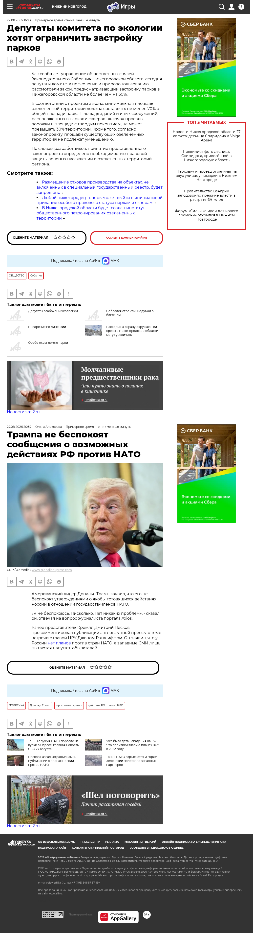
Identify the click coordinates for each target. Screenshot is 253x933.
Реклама (112, 841)
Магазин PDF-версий (140, 841)
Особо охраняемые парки (48, 342)
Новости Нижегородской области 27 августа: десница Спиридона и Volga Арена (206, 136)
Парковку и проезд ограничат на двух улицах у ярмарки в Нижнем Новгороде (206, 175)
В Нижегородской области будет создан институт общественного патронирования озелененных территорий (91, 213)
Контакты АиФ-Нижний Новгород (98, 847)
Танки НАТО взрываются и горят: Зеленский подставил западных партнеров (131, 761)
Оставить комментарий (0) (126, 237)
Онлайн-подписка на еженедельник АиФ (194, 841)
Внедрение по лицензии (47, 327)
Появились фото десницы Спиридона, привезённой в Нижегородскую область (206, 156)
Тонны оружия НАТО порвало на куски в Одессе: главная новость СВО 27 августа (53, 745)
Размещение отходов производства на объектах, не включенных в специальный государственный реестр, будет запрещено (100, 187)
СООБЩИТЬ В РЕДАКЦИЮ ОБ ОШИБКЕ (157, 847)
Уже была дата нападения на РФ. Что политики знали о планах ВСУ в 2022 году (132, 745)
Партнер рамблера (80, 914)
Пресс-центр (90, 841)
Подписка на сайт (52, 847)
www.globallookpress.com (52, 570)
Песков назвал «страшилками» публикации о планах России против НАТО (52, 761)
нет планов (59, 643)
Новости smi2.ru (23, 412)
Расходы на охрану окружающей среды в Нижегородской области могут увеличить (132, 331)
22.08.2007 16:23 (19, 20)
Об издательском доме (56, 841)
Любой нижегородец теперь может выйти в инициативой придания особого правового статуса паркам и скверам (100, 200)
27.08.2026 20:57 (19, 427)
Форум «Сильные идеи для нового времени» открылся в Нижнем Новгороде (206, 215)
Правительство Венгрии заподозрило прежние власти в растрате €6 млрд (206, 195)
